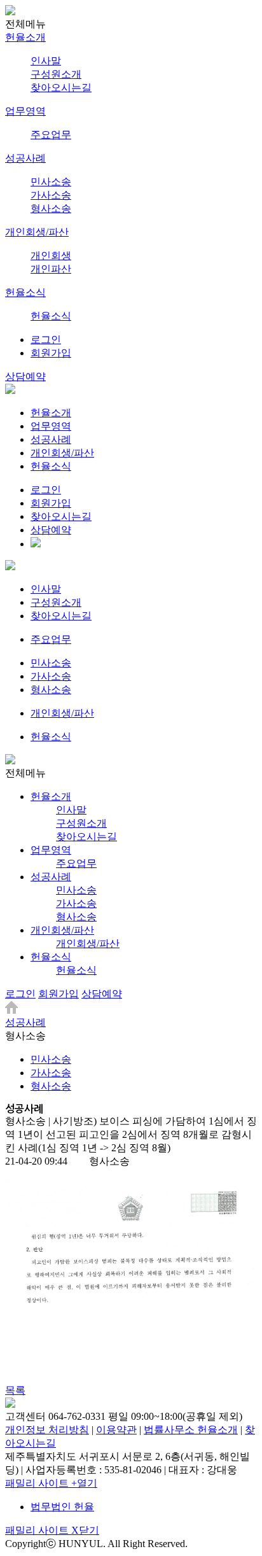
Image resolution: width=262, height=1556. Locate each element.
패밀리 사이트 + (51, 1483)
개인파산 (51, 268)
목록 (15, 1390)
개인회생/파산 (37, 232)
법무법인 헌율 (62, 1506)
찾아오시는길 (61, 87)
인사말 (46, 60)
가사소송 (51, 195)
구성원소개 (56, 74)
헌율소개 (25, 37)
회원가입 (51, 352)
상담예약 (25, 376)
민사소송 (51, 181)
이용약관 (116, 1429)
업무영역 (25, 111)
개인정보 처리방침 (47, 1429)
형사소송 (51, 208)
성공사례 (25, 158)
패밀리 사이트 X (52, 1530)
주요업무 (51, 134)
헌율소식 (25, 292)
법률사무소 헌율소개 (191, 1429)
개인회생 (51, 255)
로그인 (46, 339)
